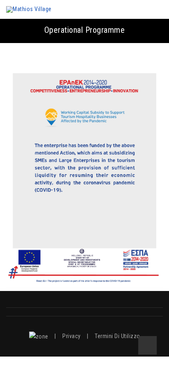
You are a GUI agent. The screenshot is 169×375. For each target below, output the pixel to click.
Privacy (71, 336)
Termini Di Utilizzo (117, 336)
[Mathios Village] (29, 9)
